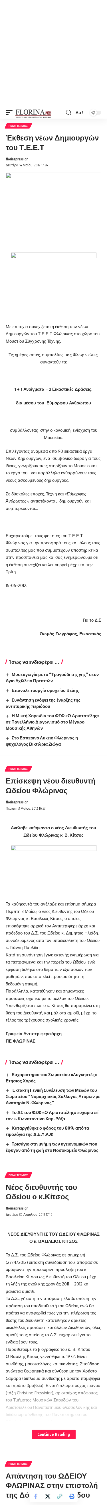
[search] (68, 112)
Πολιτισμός (18, 125)
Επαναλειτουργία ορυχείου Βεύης (45, 690)
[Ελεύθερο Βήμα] (33, 113)
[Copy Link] (60, 1496)
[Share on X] (48, 1496)
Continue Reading (53, 1434)
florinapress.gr (17, 159)
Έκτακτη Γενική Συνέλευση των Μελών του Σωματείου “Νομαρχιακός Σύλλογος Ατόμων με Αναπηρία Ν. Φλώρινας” (53, 1096)
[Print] (72, 1496)
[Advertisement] (53, 53)
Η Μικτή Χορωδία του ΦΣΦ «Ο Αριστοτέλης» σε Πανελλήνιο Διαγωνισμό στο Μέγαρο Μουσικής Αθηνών (53, 722)
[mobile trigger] (10, 113)
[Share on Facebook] (36, 1496)
